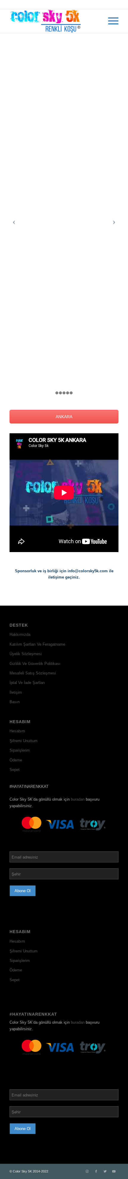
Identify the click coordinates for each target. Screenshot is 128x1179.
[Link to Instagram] (87, 1171)
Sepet (15, 769)
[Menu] (110, 21)
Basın (15, 702)
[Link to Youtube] (114, 1171)
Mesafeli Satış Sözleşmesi (33, 673)
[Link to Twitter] (105, 1171)
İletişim (16, 692)
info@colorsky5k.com (88, 571)
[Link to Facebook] (96, 1171)
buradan (78, 799)
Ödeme (16, 760)
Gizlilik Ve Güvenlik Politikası (35, 663)
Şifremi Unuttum (24, 741)
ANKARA (64, 416)
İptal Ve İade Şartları (27, 682)
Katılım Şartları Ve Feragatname (37, 644)
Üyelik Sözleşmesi (26, 654)
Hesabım (17, 731)
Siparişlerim (20, 750)
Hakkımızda (20, 634)
